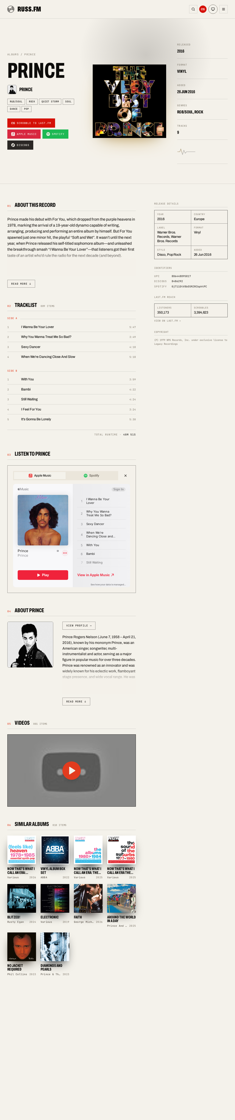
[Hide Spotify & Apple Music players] (125, 475)
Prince (26, 89)
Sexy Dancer (30, 347)
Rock (32, 101)
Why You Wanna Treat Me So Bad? (46, 337)
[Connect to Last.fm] (203, 9)
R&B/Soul (16, 101)
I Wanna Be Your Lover (37, 327)
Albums (13, 54)
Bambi (26, 389)
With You (27, 379)
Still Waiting (29, 399)
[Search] (193, 9)
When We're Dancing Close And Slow (48, 357)
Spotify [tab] (94, 475)
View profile (79, 625)
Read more (21, 283)
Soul (68, 101)
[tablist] (65, 475)
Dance (14, 108)
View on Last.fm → (167, 320)
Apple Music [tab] (42, 475)
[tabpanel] (71, 535)
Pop (26, 108)
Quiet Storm (50, 101)
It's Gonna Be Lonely (36, 419)
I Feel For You (31, 409)
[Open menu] (223, 9)
